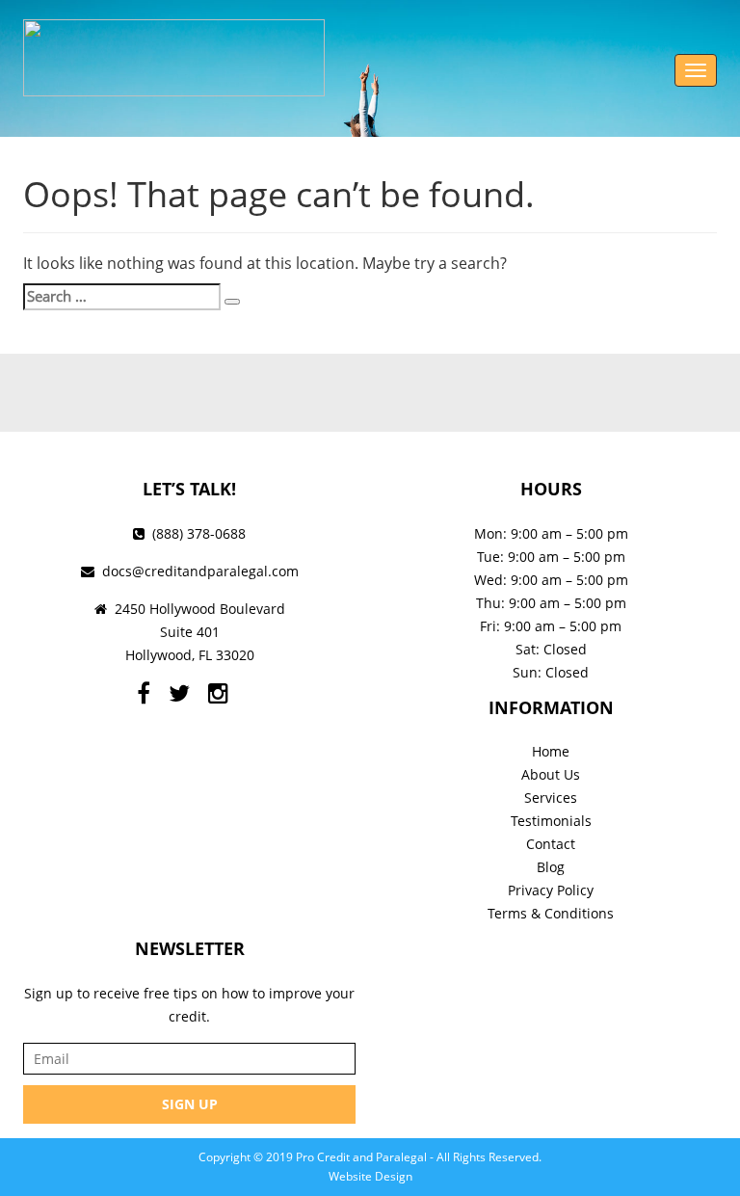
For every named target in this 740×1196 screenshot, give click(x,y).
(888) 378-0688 (199, 533)
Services (550, 797)
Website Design (370, 1176)
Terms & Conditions (551, 913)
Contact (550, 844)
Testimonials (551, 820)
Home (550, 751)
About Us (550, 774)
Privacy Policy (551, 890)
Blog (551, 867)
